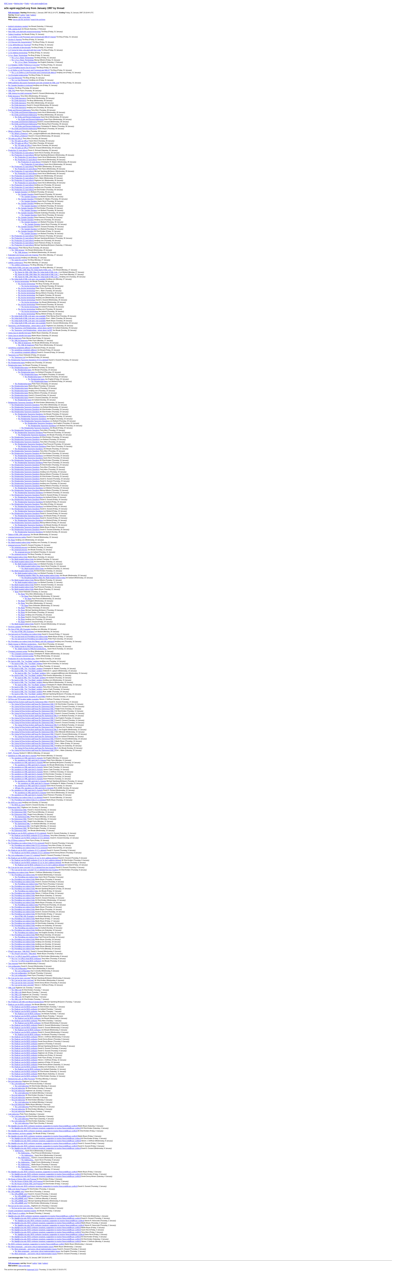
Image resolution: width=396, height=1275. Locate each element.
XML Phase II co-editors (17, 1213)
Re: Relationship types (16, 363)
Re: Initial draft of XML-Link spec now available (29, 279)
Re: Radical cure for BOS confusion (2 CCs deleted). (27, 833)
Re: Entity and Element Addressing (24, 112)
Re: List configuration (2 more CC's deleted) (24, 855)
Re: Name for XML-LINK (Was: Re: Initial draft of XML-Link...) (37, 272)
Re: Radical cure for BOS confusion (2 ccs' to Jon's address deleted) (33, 858)
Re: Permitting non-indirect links (23, 875)
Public (27, 3)
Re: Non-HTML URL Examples (19, 629)
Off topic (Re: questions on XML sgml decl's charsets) (34, 788)
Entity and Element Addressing (19, 110)
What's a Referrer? (15, 131)
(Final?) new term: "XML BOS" (19, 951)
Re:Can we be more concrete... (19, 1206)
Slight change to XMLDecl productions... (23, 644)
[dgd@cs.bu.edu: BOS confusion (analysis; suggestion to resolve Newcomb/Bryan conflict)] (41, 1216)
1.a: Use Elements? (15, 78)
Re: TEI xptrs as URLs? (20, 141)
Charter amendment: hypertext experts (22, 1211)
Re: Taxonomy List (18, 357)
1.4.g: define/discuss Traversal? (19, 45)
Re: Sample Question (26, 194)
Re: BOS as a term (15, 802)
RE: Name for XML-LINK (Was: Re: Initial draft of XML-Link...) (37, 274)
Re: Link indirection (19, 1116)
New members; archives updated (20, 1133)
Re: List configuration (19, 968)
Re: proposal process (19, 547)
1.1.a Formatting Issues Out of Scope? (22, 68)
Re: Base (11, 540)
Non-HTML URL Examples (24, 916)
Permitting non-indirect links (18, 872)
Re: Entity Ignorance (19, 98)
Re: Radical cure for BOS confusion (25, 1007)
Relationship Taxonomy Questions (20, 402)
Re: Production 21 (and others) (23, 153)
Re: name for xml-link (19, 260)
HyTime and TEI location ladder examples (23, 699)
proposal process (14, 545)
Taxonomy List (13, 355)
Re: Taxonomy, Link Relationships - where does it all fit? (32, 328)
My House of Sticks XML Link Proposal (22, 1179)
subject (33, 15)
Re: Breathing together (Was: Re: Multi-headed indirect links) (43, 578)
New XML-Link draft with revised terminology (24, 32)
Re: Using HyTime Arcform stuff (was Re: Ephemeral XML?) (33, 704)
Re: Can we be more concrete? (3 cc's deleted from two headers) (31, 867)
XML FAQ (11, 91)
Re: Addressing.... (24, 1153)
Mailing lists (18, 3)
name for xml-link (14, 258)
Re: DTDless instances (16, 840)
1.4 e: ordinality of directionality (19, 47)
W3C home (8, 3)
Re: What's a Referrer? (20, 133)
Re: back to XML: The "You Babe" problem (23, 661)
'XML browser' (13, 248)
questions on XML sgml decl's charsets (22, 756)
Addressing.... (20, 1151)
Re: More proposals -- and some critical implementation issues (31, 1247)
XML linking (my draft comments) (20, 93)
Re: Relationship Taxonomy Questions (26, 405)
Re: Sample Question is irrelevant (20, 85)
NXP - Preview (13, 753)
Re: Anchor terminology (26, 284)
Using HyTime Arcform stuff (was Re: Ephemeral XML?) (28, 702)
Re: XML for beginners (20, 340)
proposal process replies (17, 537)
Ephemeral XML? (14, 807)
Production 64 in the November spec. (21, 659)
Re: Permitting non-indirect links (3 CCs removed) (26, 843)
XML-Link (11, 988)
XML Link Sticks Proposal (17, 1189)
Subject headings (14, 34)
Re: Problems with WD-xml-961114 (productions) (26, 1002)
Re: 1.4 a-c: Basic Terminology (23, 58)
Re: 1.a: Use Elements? (20, 80)
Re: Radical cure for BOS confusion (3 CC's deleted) (27, 850)
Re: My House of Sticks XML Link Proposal (27, 1181)
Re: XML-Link (17, 990)
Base (17, 592)
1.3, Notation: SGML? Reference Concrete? (24, 65)
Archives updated (14, 627)
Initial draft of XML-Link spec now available (23, 267)
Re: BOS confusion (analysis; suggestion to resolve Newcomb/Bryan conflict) (36, 1244)
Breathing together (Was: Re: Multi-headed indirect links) (38, 575)
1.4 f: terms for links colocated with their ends (24, 50)
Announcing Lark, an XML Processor (21, 1079)
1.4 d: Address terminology (18, 53)
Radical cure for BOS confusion (19, 1004)
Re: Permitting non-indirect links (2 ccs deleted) (25, 797)
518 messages (13, 13)
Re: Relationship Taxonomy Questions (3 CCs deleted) (28, 360)
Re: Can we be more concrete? (19, 978)
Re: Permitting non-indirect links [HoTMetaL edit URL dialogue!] (31, 641)
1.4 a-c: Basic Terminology (18, 55)
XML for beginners (15, 338)
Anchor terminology (22, 281)
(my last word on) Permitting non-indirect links (24, 634)
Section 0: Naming (15, 39)
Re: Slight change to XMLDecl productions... (28, 646)
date (28, 15)
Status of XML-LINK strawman (19, 534)
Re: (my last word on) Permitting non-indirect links (30, 636)
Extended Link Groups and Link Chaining (23, 255)
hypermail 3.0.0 (32, 1269)
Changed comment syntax (17, 651)
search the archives (38, 19)
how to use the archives (21, 19)
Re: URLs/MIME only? (16, 1191)
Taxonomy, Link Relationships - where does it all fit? (27, 326)
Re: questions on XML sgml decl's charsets (27, 758)
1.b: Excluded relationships (18, 75)
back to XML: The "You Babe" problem (22, 666)
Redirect (11, 88)
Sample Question (21, 192)
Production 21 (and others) (18, 150)
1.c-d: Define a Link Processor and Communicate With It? (29, 70)
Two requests (13, 963)
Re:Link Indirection (15, 1081)
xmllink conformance (15, 263)
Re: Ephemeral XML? (19, 810)
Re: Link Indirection (19, 1084)
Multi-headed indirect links (17, 557)
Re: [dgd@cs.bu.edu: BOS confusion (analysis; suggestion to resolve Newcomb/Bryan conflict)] (43, 1126)
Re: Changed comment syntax (23, 654)
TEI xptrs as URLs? (15, 138)
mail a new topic (24, 17)
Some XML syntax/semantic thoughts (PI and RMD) (27, 696)
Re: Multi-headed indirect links (19, 542)
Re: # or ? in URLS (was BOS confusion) (23, 956)
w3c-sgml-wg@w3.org (39, 3)
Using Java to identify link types (19, 333)
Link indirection (13, 1114)
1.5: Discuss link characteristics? (20, 42)
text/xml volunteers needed (18, 26)
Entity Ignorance (14, 96)
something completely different (19, 348)
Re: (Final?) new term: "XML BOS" (24, 954)
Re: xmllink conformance (21, 265)
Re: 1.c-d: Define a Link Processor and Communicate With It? (34, 72)
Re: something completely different (24, 350)
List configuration (14, 966)
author (23, 15)
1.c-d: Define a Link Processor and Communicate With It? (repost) (32, 37)
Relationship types (15, 365)
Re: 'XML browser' (18, 250)
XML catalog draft (14, 29)
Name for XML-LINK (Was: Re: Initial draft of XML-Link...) (32, 270)
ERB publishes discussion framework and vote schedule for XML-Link (33, 83)
